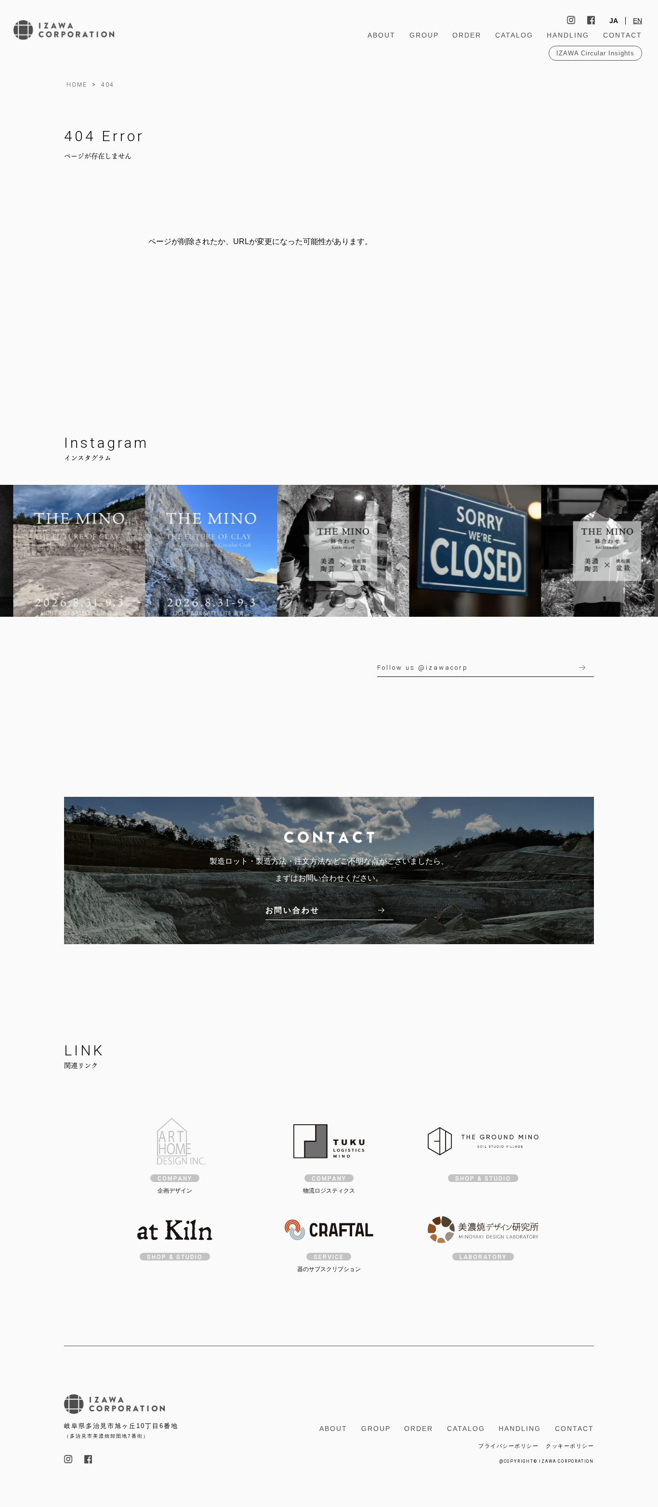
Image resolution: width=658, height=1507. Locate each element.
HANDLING (568, 35)
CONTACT (622, 35)
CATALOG (514, 35)
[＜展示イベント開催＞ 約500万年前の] (192, 551)
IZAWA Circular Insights (595, 53)
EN (637, 20)
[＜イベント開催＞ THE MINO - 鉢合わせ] (324, 551)
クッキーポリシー (570, 1446)
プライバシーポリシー (508, 1446)
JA (613, 20)
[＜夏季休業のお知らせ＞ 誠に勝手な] (456, 551)
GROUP (424, 35)
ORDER (466, 35)
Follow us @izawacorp (422, 667)
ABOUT (381, 35)
